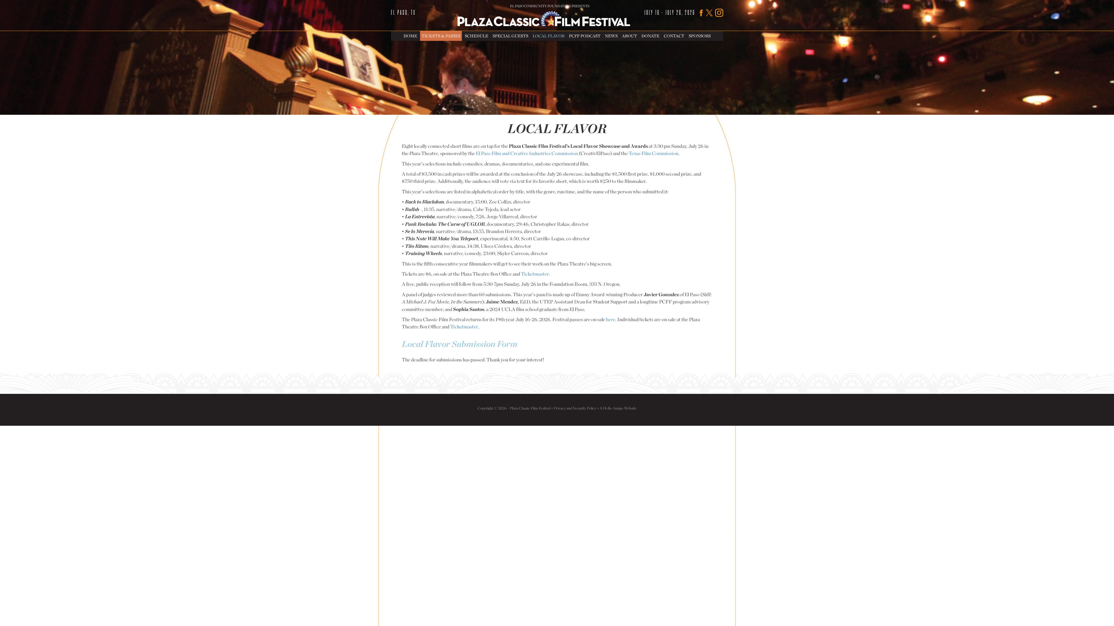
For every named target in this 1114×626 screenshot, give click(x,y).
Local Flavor (549, 35)
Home (410, 35)
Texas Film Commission (653, 153)
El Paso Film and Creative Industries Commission (527, 153)
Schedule (476, 35)
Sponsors (700, 35)
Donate (650, 35)
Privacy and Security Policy (575, 408)
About (629, 35)
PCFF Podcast (585, 35)
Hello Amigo (613, 408)
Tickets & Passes (441, 35)
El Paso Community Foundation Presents (549, 6)
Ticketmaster (535, 274)
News (611, 35)
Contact (674, 35)
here (610, 319)
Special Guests (510, 35)
